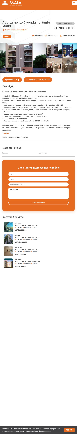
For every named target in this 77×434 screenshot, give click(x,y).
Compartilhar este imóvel (36, 80)
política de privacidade (41, 431)
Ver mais (5, 133)
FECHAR (69, 430)
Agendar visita (11, 80)
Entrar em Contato (38, 203)
